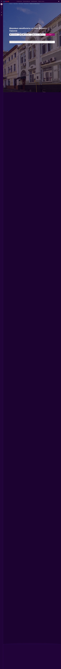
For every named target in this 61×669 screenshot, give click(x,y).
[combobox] (12, 32)
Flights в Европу (16, 3)
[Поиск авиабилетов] (1, 4)
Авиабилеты (11, 3)
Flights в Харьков (26, 3)
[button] (2, 1)
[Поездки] (1, 12)
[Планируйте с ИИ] (1, 10)
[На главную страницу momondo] (6, 1)
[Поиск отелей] (1, 6)
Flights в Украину (21, 3)
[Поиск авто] (1, 8)
